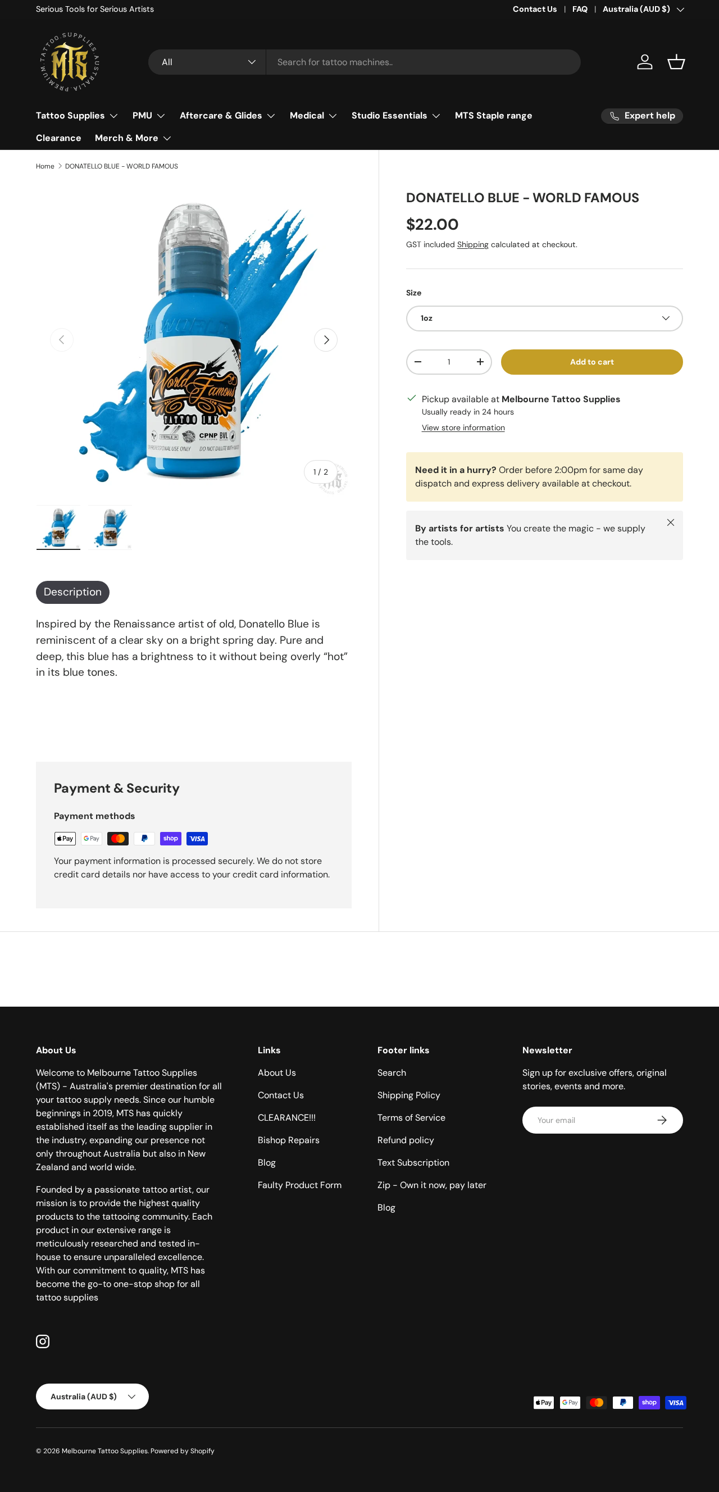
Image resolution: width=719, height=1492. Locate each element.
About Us (277, 1073)
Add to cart (592, 361)
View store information (463, 427)
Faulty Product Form (300, 1185)
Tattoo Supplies (70, 115)
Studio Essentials (389, 115)
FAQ (580, 9)
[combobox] (364, 62)
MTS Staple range (494, 115)
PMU (142, 115)
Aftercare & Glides (221, 115)
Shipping (473, 244)
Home (45, 166)
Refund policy (405, 1140)
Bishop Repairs (289, 1140)
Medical (307, 115)
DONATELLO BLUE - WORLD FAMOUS (121, 166)
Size (413, 293)
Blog (267, 1162)
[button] (676, 61)
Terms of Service (411, 1117)
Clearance (58, 138)
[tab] (73, 592)
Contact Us (535, 9)
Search (391, 1073)
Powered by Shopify (183, 1450)
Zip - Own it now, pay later (431, 1185)
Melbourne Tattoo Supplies (105, 1450)
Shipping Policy (408, 1095)
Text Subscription (413, 1162)
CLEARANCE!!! (287, 1117)
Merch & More (126, 138)
